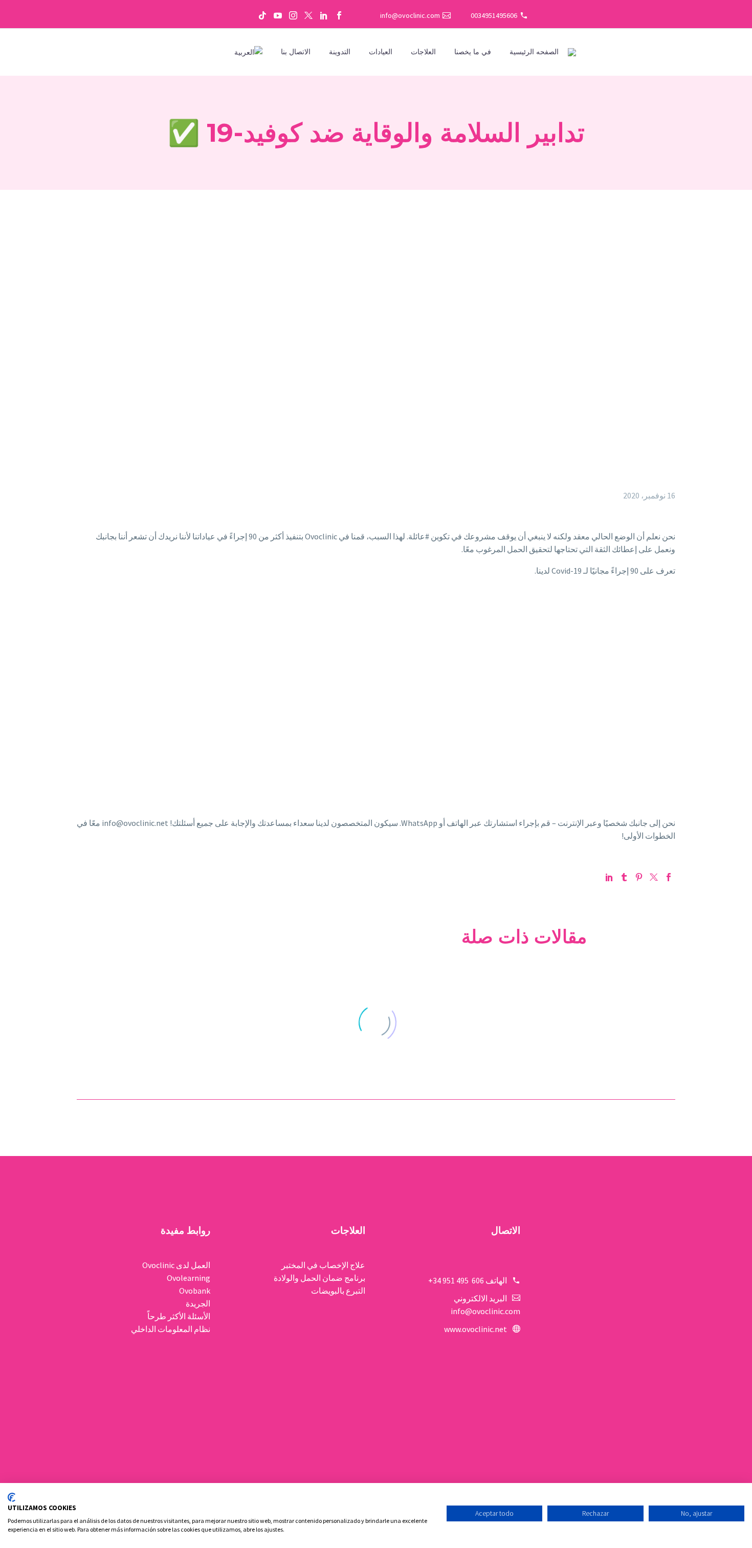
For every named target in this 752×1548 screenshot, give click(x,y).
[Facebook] (339, 15)
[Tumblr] (624, 877)
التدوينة (339, 51)
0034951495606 (494, 15)
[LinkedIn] (323, 15)
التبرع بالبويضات (338, 1290)
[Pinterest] (639, 877)
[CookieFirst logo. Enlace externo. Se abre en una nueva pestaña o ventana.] (11, 1497)
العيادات (380, 51)
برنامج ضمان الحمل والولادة (319, 1278)
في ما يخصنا (472, 51)
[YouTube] (277, 15)
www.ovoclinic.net (475, 1329)
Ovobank (194, 1290)
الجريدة (198, 1303)
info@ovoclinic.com (410, 15)
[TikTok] (262, 15)
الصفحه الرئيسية (534, 51)
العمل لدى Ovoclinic (176, 1265)
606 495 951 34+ (456, 1280)
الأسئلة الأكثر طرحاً (178, 1316)
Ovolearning (188, 1278)
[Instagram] (293, 15)
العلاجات (423, 51)
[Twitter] (308, 15)
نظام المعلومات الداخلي (170, 1329)
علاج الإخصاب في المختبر (323, 1265)
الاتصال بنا (296, 51)
